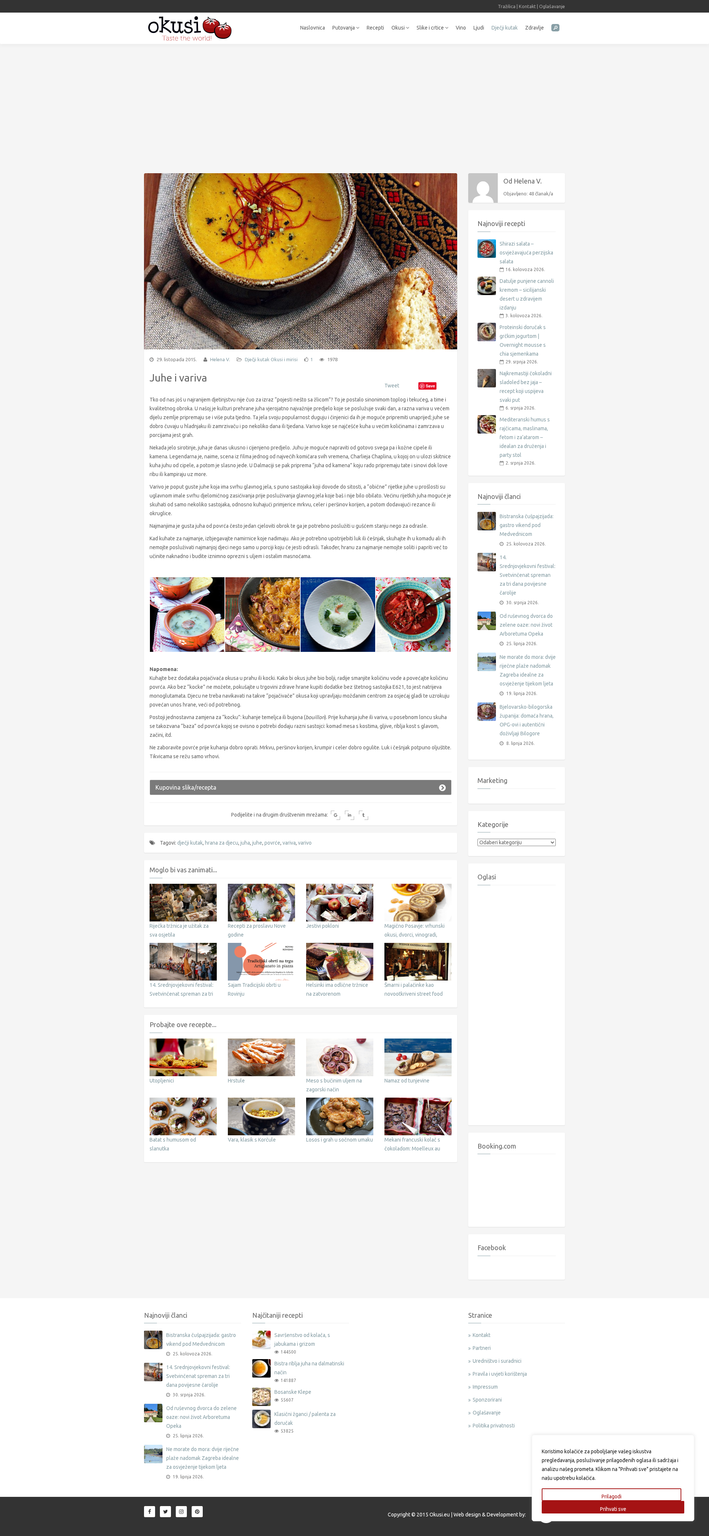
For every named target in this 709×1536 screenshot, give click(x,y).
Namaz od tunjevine (406, 1081)
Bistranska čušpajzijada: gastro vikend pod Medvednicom (527, 525)
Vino (461, 28)
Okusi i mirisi (284, 359)
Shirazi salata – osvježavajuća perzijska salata (526, 252)
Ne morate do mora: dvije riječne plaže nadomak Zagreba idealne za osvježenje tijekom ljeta (528, 670)
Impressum (485, 1387)
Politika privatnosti (494, 1426)
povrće (272, 843)
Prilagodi (611, 1496)
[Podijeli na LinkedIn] (349, 815)
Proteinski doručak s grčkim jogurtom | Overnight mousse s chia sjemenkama (523, 340)
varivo (305, 843)
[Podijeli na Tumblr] (363, 815)
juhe (257, 843)
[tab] (300, 787)
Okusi (398, 28)
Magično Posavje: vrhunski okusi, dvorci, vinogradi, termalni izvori (414, 935)
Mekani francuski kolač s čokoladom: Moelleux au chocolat (412, 1148)
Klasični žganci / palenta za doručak (305, 1418)
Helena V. (219, 359)
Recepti (375, 28)
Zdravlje (534, 28)
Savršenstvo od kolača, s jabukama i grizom (302, 1339)
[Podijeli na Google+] (335, 815)
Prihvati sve (613, 1509)
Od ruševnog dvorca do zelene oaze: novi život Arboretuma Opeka (526, 625)
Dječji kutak (504, 28)
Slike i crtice (431, 28)
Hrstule (236, 1081)
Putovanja (344, 28)
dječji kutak (190, 843)
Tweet (391, 386)
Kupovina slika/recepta (185, 787)
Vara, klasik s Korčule (252, 1140)
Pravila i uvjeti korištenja (500, 1374)
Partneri (482, 1348)
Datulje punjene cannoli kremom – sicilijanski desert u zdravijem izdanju (527, 294)
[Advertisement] (354, 105)
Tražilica (507, 6)
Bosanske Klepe (292, 1392)
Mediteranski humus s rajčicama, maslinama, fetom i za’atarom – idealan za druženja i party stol (525, 437)
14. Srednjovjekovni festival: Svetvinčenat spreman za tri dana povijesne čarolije (181, 994)
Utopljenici (162, 1081)
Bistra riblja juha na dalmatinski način (309, 1368)
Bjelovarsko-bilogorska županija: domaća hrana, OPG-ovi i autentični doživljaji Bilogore (527, 720)
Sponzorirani (487, 1400)
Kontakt (527, 6)
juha (245, 843)
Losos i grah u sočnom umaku (339, 1140)
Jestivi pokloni (322, 926)
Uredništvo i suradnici (497, 1361)
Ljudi (478, 28)
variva (289, 843)
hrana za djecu (221, 843)
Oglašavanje (552, 6)
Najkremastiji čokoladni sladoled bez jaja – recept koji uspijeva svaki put (526, 386)
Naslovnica (312, 28)
